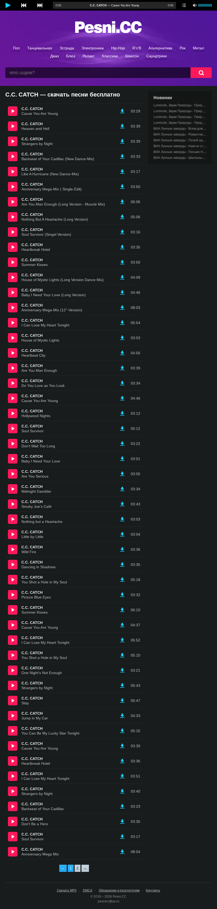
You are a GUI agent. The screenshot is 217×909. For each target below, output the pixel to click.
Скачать (122, 111)
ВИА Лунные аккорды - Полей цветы (180, 140)
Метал (198, 48)
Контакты (153, 890)
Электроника (93, 48)
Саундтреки (156, 56)
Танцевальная (39, 48)
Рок (183, 48)
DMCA (87, 890)
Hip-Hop (118, 48)
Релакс (88, 56)
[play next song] (40, 5)
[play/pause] (8, 5)
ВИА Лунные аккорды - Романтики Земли (184, 134)
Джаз (54, 56)
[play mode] (184, 5)
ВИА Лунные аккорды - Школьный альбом (184, 158)
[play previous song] (24, 5)
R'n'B (136, 48)
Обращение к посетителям (119, 890)
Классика (110, 56)
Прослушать (12, 111)
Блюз (70, 56)
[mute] (194, 5)
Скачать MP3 (66, 890)
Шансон (132, 56)
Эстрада (67, 48)
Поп (16, 48)
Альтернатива (160, 48)
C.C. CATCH (32, 109)
